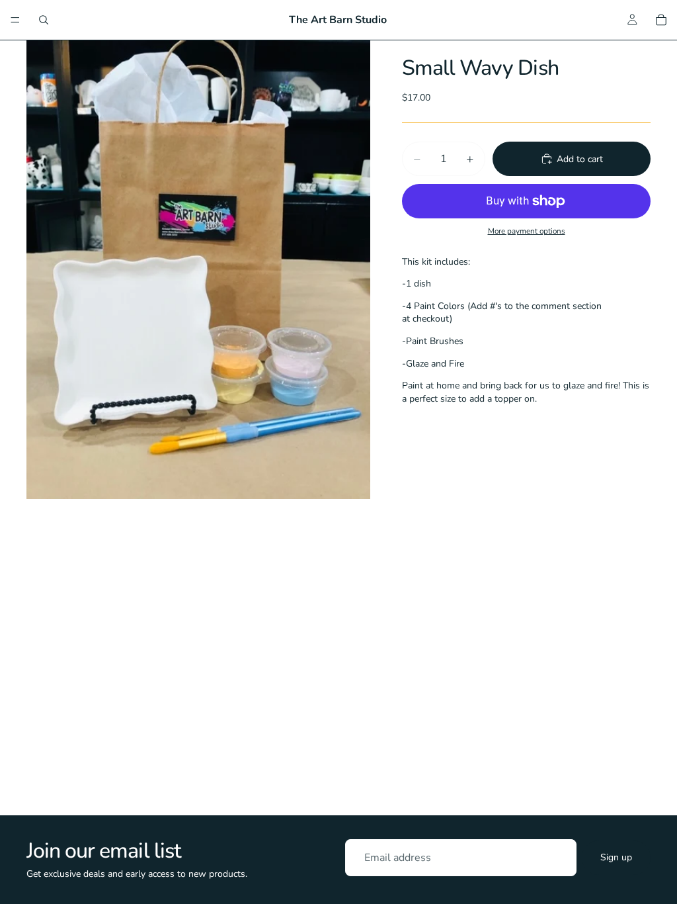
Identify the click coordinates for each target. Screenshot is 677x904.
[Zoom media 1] (198, 269)
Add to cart (580, 159)
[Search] (43, 19)
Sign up (616, 857)
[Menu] (15, 20)
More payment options (526, 231)
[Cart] (661, 19)
